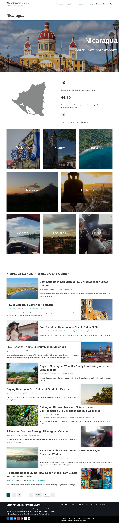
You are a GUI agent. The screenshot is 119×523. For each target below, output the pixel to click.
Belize (41, 417)
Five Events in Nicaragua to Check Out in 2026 (69, 327)
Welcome (23, 147)
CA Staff (43, 331)
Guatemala (63, 417)
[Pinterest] (22, 518)
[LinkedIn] (15, 518)
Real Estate (45, 393)
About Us (74, 504)
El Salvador (47, 417)
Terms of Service (79, 518)
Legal (67, 458)
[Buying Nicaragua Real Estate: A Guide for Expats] (96, 394)
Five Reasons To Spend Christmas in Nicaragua (36, 347)
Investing (31, 393)
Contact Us (94, 504)
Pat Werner (11, 435)
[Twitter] (11, 518)
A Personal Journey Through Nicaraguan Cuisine (37, 431)
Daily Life (63, 289)
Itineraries (96, 147)
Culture (95, 233)
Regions (32, 190)
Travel (42, 308)
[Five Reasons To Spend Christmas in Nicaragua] (96, 352)
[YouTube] (25, 518)
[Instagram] (18, 518)
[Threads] (29, 518)
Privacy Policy (91, 518)
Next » (38, 494)
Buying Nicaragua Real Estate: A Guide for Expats (38, 389)
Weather (23, 233)
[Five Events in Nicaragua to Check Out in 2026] (22, 331)
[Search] (111, 4)
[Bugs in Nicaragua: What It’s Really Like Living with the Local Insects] (22, 373)
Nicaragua (69, 289)
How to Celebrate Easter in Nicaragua (30, 304)
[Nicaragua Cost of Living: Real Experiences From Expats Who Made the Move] (96, 478)
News (98, 4)
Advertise (103, 504)
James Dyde (12, 308)
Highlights (86, 190)
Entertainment (68, 331)
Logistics (59, 233)
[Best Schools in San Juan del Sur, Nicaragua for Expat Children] (22, 288)
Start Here (64, 504)
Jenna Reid (44, 289)
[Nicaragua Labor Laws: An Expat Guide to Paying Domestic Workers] (22, 457)
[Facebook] (8, 518)
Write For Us (83, 504)
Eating (30, 308)
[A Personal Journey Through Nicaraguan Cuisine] (96, 436)
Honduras (70, 417)
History (59, 147)
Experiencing (77, 331)
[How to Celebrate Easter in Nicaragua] (96, 309)
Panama (87, 417)
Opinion (105, 4)
